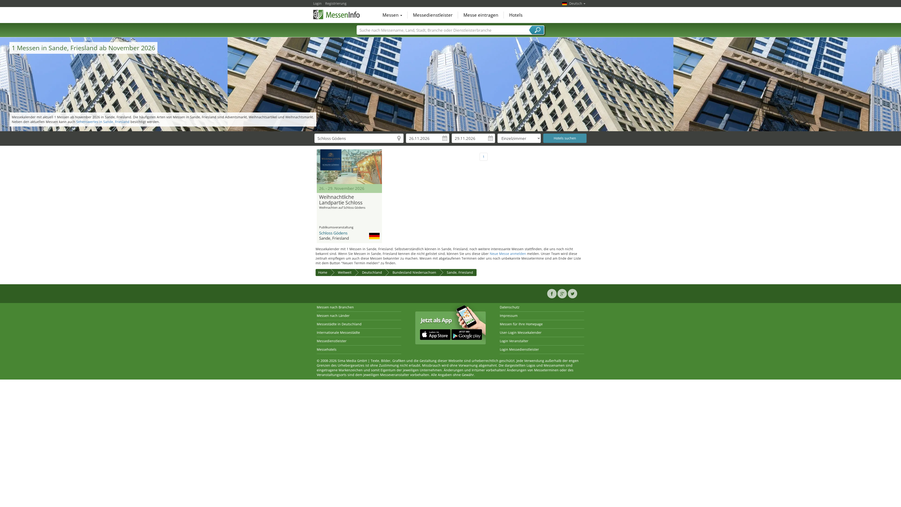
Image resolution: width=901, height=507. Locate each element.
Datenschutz (509, 307)
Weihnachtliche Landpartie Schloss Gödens (341, 200)
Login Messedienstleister (519, 349)
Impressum (509, 315)
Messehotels (326, 349)
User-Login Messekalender (521, 332)
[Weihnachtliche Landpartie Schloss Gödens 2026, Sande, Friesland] (349, 166)
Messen (391, 15)
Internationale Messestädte (338, 332)
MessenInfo (336, 14)
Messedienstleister (433, 15)
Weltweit (344, 272)
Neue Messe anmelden (508, 253)
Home (322, 272)
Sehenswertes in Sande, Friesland (103, 121)
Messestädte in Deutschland (339, 324)
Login (317, 3)
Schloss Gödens (333, 233)
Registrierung (336, 3)
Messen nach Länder (333, 315)
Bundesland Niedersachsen (414, 272)
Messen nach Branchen (335, 307)
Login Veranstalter (514, 341)
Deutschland (372, 272)
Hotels (516, 15)
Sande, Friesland (460, 272)
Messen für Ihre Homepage (521, 324)
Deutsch (576, 3)
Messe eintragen (480, 15)
